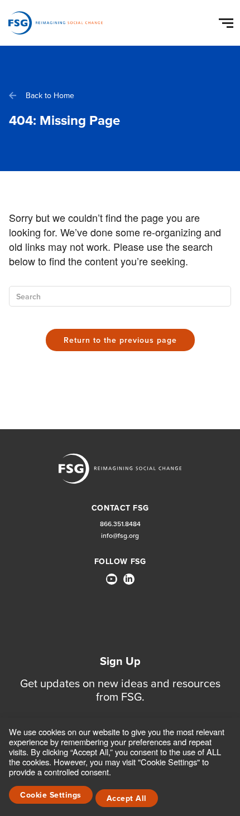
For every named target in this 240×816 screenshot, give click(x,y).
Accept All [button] (127, 798)
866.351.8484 (120, 524)
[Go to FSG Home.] (55, 23)
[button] (227, 21)
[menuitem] (111, 584)
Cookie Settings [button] (50, 795)
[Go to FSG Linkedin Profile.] (129, 579)
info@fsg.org (120, 536)
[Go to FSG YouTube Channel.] (111, 579)
